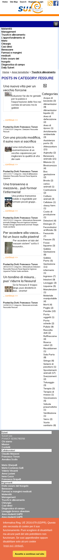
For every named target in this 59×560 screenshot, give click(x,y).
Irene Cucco (8, 476)
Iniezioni (34, 222)
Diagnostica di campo (13, 64)
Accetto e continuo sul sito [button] (29, 554)
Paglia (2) (48, 307)
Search (23, 2)
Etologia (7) (49, 223)
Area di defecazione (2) (49, 119)
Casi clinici (6, 46)
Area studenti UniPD (12, 514)
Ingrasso (26, 222)
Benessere (7, 49)
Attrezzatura (27, 220)
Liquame (6, 178)
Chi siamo (7, 441)
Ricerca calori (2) (47, 344)
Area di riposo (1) (48, 127)
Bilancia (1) (49, 162)
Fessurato (34, 129)
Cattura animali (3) (48, 197)
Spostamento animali (23, 225)
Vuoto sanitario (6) (49, 424)
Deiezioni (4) (49, 220)
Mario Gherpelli (9, 465)
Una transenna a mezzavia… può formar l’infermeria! (20, 188)
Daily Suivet (7, 67)
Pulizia (13, 271)
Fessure (6, 131)
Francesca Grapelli (11, 479)
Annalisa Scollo (10, 459)
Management (8, 31)
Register (32, 2)
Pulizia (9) (48, 326)
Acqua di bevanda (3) (49, 99)
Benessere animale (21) (49, 157)
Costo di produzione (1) (49, 214)
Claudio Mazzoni (10, 453)
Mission (5, 444)
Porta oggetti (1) (48, 316)
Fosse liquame (31, 176)
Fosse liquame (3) (49, 244)
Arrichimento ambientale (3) (50, 134)
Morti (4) (47, 304)
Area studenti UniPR (12, 517)
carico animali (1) (48, 185)
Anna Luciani (8, 473)
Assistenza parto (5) (49, 142)
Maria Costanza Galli (12, 467)
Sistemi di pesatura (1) (49, 365)
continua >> (11, 119)
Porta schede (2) (48, 322)
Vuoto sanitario (9, 227)
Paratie (6, 225)
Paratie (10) (49, 311)
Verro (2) (47, 419)
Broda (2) (48, 180)
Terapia (35, 225)
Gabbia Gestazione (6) (49, 251)
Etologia (13, 222)
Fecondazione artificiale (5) (50, 228)
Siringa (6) (48, 360)
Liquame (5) (49, 286)
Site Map (14, 2)
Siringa (12, 225)
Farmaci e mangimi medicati (16, 491)
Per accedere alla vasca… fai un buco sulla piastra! (21, 234)
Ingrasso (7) (49, 276)
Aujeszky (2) (49, 152)
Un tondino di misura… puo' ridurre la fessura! (19, 279)
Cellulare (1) (49, 202)
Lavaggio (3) (49, 282)
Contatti (6, 447)
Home (5, 72)
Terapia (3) (49, 388)
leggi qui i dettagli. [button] (13, 545)
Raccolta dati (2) (48, 331)
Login (40, 2)
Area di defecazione (29, 174)
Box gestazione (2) (49, 174)
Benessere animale (29, 305)
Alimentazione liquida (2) (50, 111)
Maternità (6, 28)
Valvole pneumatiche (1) (50, 407)
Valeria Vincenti (10, 470)
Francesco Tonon (11, 456)
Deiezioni (26, 129)
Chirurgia (6, 43)
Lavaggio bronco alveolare (16, 511)
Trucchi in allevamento (13, 34)
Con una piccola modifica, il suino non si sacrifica (22, 139)
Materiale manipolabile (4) (50, 298)
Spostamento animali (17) (50, 371)
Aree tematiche (20, 72)
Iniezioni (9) (49, 279)
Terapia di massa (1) (48, 393)
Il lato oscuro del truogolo (10, 60)
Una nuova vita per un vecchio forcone (19, 88)
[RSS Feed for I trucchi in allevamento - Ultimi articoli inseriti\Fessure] (45, 86)
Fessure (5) (49, 239)
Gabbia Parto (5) (48, 259)
